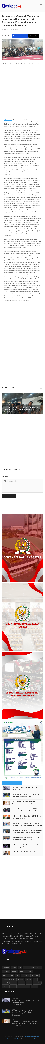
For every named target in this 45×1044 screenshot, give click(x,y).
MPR (35, 979)
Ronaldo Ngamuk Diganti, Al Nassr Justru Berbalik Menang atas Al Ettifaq (25, 795)
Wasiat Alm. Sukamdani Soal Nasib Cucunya (26, 852)
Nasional (5, 983)
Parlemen (21, 983)
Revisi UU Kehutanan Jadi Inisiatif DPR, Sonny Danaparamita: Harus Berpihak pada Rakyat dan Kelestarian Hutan (27, 811)
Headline (14, 971)
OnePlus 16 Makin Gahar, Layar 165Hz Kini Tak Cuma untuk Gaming (27, 817)
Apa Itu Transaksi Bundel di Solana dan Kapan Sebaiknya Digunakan (26, 846)
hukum (30, 971)
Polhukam (5, 987)
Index (17, 975)
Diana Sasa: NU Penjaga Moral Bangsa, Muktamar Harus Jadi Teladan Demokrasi (25, 803)
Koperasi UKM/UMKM (9, 979)
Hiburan (22, 971)
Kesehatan (35, 975)
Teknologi (26, 987)
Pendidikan (37, 983)
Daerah (14, 967)
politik (13, 987)
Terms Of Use (34, 1038)
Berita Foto (6, 967)
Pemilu (29, 983)
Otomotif (13, 983)
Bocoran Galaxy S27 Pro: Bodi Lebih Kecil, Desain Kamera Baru (25, 788)
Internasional (25, 975)
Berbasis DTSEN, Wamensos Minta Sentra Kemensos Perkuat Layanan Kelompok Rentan (27, 824)
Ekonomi (32, 967)
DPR (25, 967)
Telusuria (34, 987)
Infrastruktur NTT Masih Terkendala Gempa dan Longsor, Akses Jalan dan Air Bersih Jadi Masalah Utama (22, 408)
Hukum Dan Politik (8, 975)
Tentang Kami (26, 1038)
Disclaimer (18, 1038)
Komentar (5, 476)
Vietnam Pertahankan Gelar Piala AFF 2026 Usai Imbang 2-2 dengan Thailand (26, 838)
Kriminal (20, 979)
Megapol (28, 979)
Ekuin (39, 967)
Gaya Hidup (6, 971)
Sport (19, 987)
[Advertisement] (22, 93)
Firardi (16, 29)
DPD (20, 967)
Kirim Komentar (9, 496)
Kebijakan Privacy (29, 1036)
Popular (12, 783)
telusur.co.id (8, 120)
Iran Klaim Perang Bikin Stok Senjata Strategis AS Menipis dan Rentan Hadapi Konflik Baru (27, 831)
